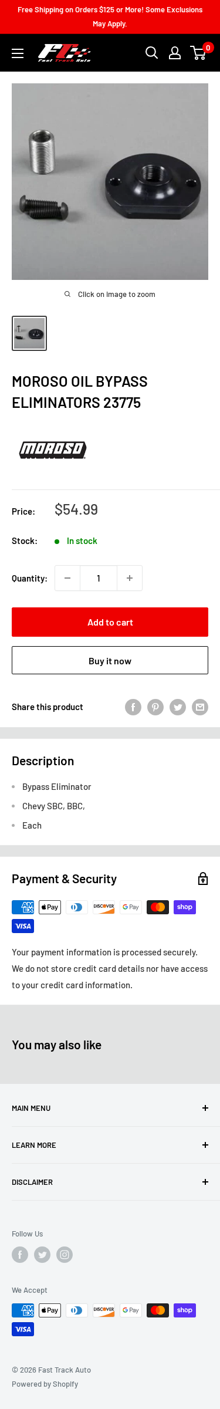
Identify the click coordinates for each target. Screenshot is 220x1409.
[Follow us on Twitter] (42, 1254)
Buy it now (110, 660)
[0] (198, 53)
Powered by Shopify (45, 1383)
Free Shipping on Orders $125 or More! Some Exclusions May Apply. (110, 16)
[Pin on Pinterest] (155, 706)
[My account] (175, 52)
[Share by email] (200, 706)
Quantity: (30, 578)
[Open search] (151, 52)
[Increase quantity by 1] (129, 578)
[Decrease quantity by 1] (67, 578)
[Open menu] (17, 53)
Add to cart (110, 621)
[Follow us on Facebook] (20, 1254)
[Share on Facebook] (133, 706)
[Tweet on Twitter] (178, 706)
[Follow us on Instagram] (64, 1254)
